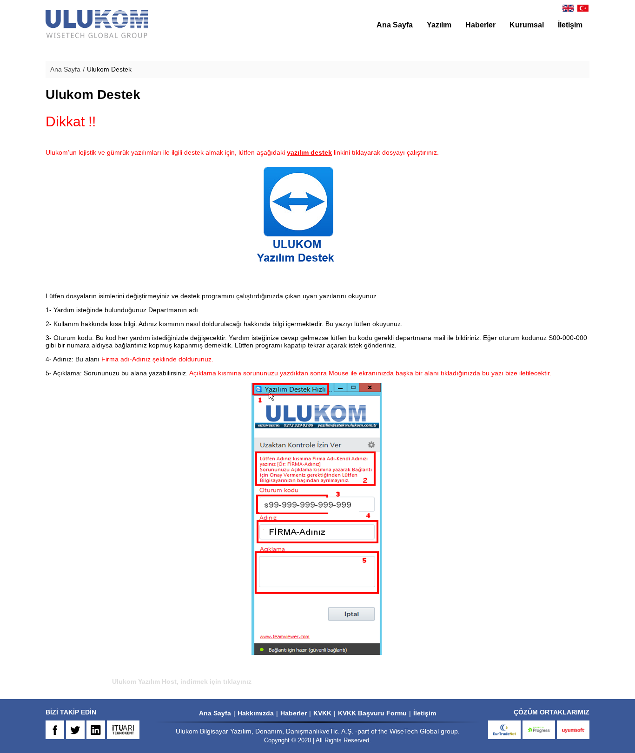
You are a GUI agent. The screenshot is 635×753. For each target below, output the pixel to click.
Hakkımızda (256, 713)
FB (55, 729)
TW (75, 729)
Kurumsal (526, 25)
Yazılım (439, 25)
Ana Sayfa (395, 25)
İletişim (570, 25)
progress (539, 729)
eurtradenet (504, 729)
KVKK (322, 713)
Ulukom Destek (109, 69)
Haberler (480, 25)
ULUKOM (97, 24)
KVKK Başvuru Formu (372, 713)
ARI (123, 729)
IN (95, 729)
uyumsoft (573, 729)
